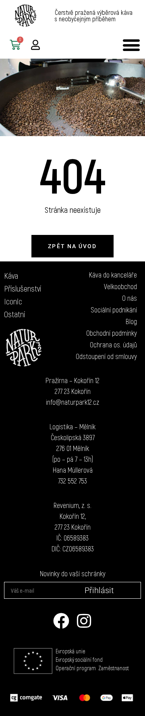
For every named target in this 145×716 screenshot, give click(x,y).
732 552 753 (72, 480)
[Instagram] (84, 621)
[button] (131, 45)
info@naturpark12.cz (72, 402)
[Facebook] (61, 621)
